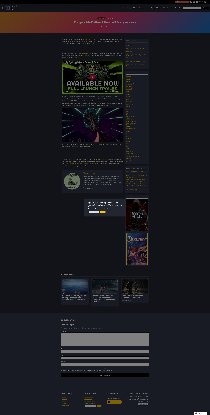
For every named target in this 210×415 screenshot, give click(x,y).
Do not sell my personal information (99, 209)
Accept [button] (103, 212)
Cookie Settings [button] (94, 212)
